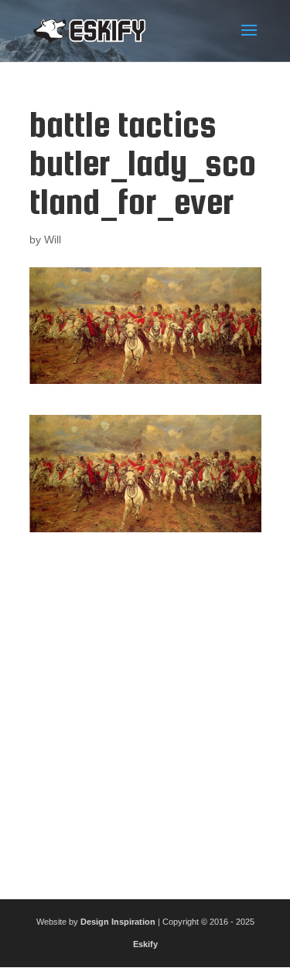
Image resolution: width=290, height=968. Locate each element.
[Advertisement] (145, 709)
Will (52, 239)
